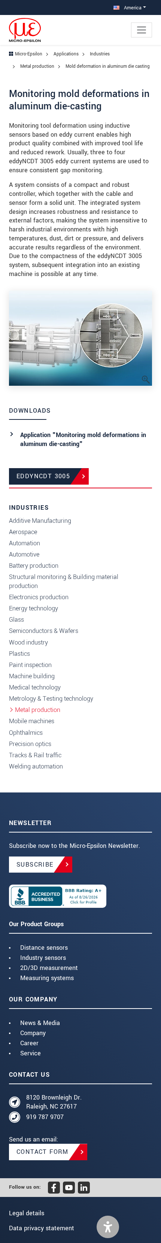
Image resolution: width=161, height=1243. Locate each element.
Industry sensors (43, 958)
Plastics (19, 653)
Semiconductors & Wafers (43, 631)
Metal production (37, 710)
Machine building (32, 676)
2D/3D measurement (49, 968)
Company (33, 1033)
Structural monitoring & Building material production (63, 581)
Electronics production (39, 597)
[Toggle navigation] (141, 29)
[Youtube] (69, 1188)
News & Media (40, 1023)
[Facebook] (54, 1188)
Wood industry (28, 642)
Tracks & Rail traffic (35, 755)
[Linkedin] (84, 1188)
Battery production (33, 565)
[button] (108, 1227)
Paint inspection (30, 665)
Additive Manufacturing (40, 520)
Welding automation (36, 766)
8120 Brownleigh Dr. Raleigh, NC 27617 (54, 1102)
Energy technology (33, 608)
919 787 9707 (45, 1117)
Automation (24, 543)
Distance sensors (44, 948)
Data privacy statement (41, 1228)
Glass (16, 619)
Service (30, 1053)
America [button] (132, 7)
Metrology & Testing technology (51, 698)
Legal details (26, 1213)
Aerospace (23, 532)
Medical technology (35, 687)
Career (29, 1043)
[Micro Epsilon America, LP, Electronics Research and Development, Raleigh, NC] (80, 896)
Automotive (24, 554)
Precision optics (30, 744)
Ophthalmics (26, 732)
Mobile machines (31, 721)
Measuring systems (47, 978)
